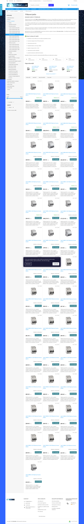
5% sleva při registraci (47, 1)
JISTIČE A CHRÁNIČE (11, 21)
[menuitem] (10, 9)
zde (48, 260)
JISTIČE (10, 23)
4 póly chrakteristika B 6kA (14, 44)
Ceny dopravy (40, 511)
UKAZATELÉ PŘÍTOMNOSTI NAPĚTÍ (15, 61)
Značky (8, 89)
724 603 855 (28, 505)
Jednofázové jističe (12, 24)
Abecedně (49, 77)
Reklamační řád (54, 506)
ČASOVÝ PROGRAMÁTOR (13, 74)
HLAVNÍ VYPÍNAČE (12, 56)
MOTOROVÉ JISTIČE (12, 68)
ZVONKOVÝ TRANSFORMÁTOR (14, 76)
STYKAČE (10, 53)
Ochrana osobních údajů (56, 503)
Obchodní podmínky (55, 501)
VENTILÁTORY (9, 84)
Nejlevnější (28, 77)
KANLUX (11, 107)
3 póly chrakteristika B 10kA (14, 39)
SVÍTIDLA (9, 19)
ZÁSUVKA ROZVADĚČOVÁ (13, 73)
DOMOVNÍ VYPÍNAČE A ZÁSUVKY (13, 81)
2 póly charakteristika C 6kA (14, 29)
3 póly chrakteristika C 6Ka (14, 38)
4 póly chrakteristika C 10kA (14, 49)
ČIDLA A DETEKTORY (11, 82)
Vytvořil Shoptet (74, 521)
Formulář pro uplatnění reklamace (56, 509)
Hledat (51, 5)
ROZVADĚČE (9, 79)
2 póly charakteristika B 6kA (14, 28)
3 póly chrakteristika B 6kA (14, 36)
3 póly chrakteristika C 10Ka (14, 41)
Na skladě (11, 102)
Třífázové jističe (12, 34)
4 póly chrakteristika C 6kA (14, 46)
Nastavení (28, 264)
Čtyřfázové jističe (12, 43)
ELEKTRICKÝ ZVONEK (12, 66)
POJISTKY (10, 78)
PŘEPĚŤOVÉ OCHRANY (13, 54)
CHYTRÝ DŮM (9, 88)
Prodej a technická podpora (35, 1)
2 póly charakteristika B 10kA (14, 31)
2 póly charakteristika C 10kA (14, 33)
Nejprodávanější (42, 77)
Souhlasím (55, 264)
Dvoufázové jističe (12, 26)
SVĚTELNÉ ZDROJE (10, 18)
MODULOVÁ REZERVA (12, 69)
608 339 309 (28, 503)
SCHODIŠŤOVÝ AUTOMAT (13, 71)
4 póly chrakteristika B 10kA (14, 48)
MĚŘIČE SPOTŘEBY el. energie (14, 58)
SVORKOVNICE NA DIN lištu (13, 64)
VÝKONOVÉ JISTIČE (12, 59)
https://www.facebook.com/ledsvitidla (30, 507)
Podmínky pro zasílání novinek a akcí (43, 507)
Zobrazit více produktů (50, 73)
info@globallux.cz (29, 501)
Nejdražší (34, 77)
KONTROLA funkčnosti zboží (43, 504)
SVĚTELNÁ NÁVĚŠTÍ (12, 63)
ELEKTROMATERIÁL (10, 86)
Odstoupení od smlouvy (56, 504)
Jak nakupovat (40, 501)
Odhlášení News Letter (42, 509)
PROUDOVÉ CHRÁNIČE (12, 51)
